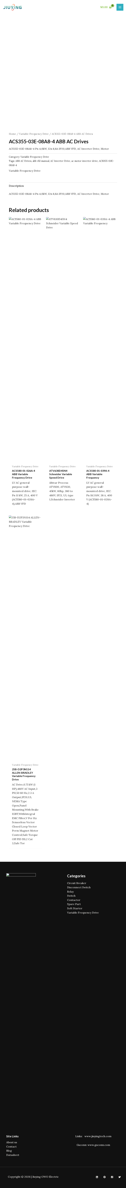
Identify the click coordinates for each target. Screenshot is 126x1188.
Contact (11, 1146)
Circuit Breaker (76, 883)
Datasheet (12, 1155)
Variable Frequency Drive (34, 133)
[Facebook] (112, 1177)
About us (11, 1142)
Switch (71, 895)
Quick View (26, 459)
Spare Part (74, 904)
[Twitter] (119, 1177)
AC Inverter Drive (60, 161)
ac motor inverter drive (84, 161)
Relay (70, 891)
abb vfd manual (41, 161)
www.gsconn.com (99, 1145)
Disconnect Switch (79, 887)
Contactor (73, 900)
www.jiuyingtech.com (97, 1136)
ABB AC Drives (23, 161)
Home (12, 133)
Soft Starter (74, 908)
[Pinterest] (104, 1177)
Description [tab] (16, 185)
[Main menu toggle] (119, 7)
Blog (9, 1150)
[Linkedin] (97, 1177)
